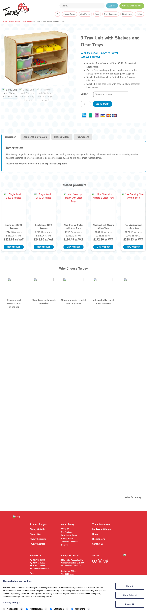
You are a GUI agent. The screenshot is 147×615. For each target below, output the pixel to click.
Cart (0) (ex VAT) (131, 6)
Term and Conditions (69, 541)
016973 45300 (39, 562)
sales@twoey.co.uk (42, 568)
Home (5, 21)
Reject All (129, 604)
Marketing (80, 609)
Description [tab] (10, 136)
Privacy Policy (67, 538)
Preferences (36, 609)
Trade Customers (110, 14)
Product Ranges (69, 14)
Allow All (130, 586)
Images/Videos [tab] (61, 136)
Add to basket (102, 104)
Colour (84, 93)
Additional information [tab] (35, 136)
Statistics (59, 609)
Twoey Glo (35, 534)
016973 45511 (39, 565)
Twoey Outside (37, 529)
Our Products (66, 532)
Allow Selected (130, 595)
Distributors (127, 14)
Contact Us (97, 543)
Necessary (12, 609)
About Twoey (85, 14)
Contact (139, 14)
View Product (13, 247)
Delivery (64, 545)
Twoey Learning (38, 539)
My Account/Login (101, 529)
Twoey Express (27, 21)
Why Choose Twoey (69, 535)
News (97, 14)
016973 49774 (39, 560)
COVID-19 (65, 528)
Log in (112, 6)
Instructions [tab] (83, 136)
